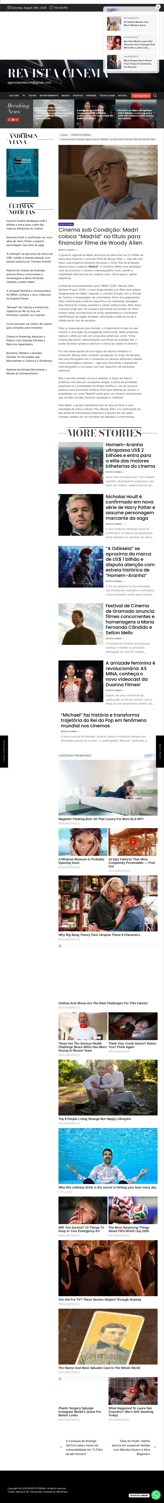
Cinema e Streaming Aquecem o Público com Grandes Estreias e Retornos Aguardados (25, 340)
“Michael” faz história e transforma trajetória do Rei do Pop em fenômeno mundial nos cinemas (104, 720)
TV (23, 95)
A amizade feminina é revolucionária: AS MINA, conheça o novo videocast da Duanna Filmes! (141, 114)
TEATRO (32, 95)
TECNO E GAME (107, 95)
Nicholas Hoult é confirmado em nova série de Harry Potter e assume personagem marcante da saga (130, 507)
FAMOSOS (91, 95)
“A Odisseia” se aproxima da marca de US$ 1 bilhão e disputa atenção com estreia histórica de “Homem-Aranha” (58, 113)
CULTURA (14, 95)
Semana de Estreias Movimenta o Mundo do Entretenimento (26, 371)
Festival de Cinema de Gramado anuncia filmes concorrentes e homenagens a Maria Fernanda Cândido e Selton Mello (100, 113)
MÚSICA (66, 95)
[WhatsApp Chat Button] (156, 1495)
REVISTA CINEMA (58, 73)
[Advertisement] (82, 35)
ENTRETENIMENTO (49, 95)
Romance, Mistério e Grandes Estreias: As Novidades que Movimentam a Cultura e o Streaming (29, 356)
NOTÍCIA (122, 95)
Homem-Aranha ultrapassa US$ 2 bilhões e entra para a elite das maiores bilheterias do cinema (130, 455)
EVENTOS (78, 95)
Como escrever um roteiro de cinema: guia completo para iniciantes (29, 325)
